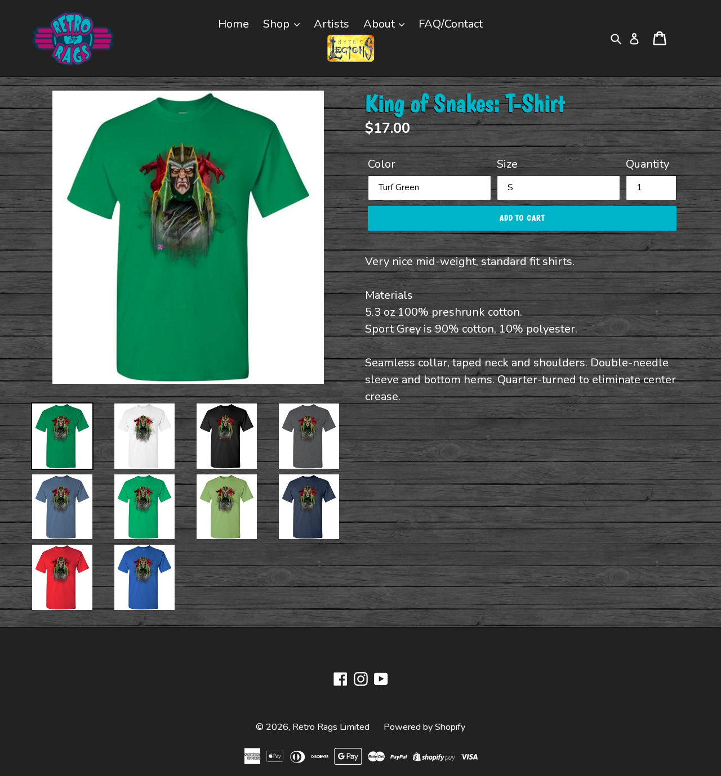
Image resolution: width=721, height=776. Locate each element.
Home (233, 24)
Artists (331, 24)
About (380, 24)
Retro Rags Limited (331, 727)
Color (381, 164)
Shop (277, 24)
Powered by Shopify (424, 727)
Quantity (647, 164)
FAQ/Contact (451, 24)
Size (507, 164)
